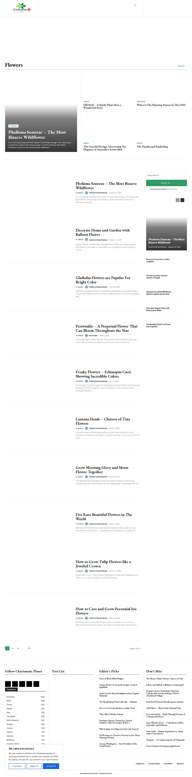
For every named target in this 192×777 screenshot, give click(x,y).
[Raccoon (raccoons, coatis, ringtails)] (181, 260)
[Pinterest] (174, 2)
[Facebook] (153, 2)
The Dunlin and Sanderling (152, 146)
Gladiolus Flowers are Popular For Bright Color (103, 280)
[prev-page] (178, 200)
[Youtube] (171, 6)
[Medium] (170, 2)
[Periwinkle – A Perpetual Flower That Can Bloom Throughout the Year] (38, 334)
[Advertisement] (78, 36)
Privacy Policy (172, 189)
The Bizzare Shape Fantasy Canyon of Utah (164, 678)
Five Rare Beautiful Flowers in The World (104, 516)
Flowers (13, 126)
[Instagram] (162, 2)
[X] (162, 6)
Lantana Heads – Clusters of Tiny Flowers (103, 421)
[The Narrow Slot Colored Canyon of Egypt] (181, 277)
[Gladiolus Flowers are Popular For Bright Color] (38, 286)
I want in (165, 183)
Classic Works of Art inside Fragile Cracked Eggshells (118, 686)
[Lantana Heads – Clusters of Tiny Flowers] (38, 428)
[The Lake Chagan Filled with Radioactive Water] (181, 309)
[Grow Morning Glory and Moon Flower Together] (38, 475)
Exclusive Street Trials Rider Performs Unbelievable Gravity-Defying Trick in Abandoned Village (162, 693)
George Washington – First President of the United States (118, 744)
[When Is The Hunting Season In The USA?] (162, 86)
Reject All (34, 766)
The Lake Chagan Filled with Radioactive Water (158, 309)
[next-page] (34, 648)
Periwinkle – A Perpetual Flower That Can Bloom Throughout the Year (107, 328)
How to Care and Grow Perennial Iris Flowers (106, 611)
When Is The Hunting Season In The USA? (161, 105)
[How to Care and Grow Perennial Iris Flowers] (38, 616)
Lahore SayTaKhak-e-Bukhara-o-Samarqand (165, 684)
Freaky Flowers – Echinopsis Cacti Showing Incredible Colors (103, 374)
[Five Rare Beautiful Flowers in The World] (38, 522)
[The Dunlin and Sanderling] (162, 127)
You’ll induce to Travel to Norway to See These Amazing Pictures (119, 736)
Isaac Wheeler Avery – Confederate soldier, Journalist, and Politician (165, 723)
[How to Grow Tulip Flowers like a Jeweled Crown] (38, 569)
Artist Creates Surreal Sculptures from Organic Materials (119, 694)
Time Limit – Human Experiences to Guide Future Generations (164, 732)
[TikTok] (158, 6)
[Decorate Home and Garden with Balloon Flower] (38, 239)
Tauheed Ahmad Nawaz (98, 193)
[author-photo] (87, 193)
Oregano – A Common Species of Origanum (165, 739)
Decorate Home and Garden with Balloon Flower (103, 232)
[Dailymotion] (149, 2)
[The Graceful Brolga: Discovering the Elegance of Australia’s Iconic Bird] (108, 127)
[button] (135, 5)
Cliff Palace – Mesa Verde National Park (163, 708)
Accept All (51, 766)
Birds (86, 143)
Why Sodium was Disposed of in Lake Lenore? (119, 729)
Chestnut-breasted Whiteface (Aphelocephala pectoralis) (158, 293)
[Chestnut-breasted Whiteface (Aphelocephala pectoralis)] (181, 293)
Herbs (86, 101)
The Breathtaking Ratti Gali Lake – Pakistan (118, 701)
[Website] (167, 6)
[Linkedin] (166, 2)
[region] (34, 758)
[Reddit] (179, 2)
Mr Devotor (93, 336)
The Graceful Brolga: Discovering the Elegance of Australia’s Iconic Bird (104, 148)
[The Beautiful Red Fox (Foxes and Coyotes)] (181, 325)
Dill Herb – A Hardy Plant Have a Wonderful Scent (102, 106)
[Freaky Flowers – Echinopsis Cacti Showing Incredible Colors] (38, 381)
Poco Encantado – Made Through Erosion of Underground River (165, 715)
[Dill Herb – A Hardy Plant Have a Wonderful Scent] (108, 86)
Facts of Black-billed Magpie (111, 678)
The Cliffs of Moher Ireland (111, 714)
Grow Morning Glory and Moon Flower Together (102, 469)
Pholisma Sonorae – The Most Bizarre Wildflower (37, 134)
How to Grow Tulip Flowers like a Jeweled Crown (103, 564)
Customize (17, 766)
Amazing (141, 101)
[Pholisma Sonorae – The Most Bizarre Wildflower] (41, 113)
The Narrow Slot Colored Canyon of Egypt (156, 277)
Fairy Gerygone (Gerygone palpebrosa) (163, 746)
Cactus (181, 66)
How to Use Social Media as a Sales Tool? (117, 708)
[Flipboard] (157, 2)
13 (29, 648)
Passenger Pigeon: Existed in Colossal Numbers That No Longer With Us (115, 721)
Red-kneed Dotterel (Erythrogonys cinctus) (164, 701)
